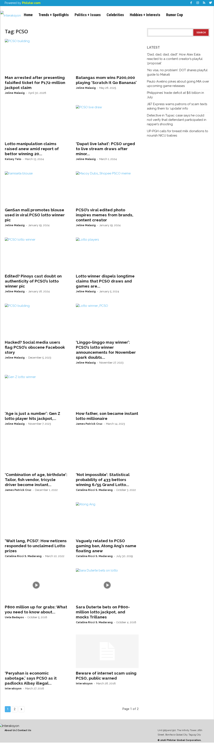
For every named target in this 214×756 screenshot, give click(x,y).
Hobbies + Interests (145, 15)
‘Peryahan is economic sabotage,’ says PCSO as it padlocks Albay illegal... (31, 678)
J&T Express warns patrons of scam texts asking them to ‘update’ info (177, 106)
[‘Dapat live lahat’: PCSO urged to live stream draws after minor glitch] (107, 122)
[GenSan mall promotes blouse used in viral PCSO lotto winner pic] (36, 188)
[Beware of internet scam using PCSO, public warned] (107, 651)
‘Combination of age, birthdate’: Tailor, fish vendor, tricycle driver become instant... (36, 479)
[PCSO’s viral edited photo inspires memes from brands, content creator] (107, 188)
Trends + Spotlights (53, 15)
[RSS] (204, 3)
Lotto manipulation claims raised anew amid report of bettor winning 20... (32, 148)
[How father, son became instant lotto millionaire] (107, 391)
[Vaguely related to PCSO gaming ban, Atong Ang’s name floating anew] (107, 519)
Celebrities (115, 15)
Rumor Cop (174, 15)
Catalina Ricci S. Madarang (94, 490)
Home (28, 15)
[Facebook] (191, 3)
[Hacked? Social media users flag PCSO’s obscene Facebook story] (36, 320)
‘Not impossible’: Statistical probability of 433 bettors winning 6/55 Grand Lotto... (102, 479)
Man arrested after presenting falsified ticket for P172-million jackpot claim (35, 82)
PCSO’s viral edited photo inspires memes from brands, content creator (104, 215)
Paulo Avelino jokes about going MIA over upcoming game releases (178, 84)
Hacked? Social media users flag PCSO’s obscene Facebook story (35, 347)
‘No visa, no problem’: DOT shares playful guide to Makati (177, 72)
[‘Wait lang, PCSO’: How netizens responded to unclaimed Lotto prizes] (36, 519)
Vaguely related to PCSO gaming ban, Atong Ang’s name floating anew (106, 545)
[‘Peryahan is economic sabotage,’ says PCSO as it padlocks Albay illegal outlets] (36, 651)
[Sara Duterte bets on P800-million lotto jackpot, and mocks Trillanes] (107, 585)
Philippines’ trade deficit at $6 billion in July (175, 95)
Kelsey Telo (13, 159)
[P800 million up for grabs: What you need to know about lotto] (36, 585)
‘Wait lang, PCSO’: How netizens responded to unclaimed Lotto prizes (36, 545)
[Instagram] (197, 3)
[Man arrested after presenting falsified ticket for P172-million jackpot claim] (36, 55)
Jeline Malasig (15, 92)
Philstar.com (31, 3)
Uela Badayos (14, 617)
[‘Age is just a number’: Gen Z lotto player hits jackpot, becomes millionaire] (36, 391)
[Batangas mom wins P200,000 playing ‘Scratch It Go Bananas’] (107, 55)
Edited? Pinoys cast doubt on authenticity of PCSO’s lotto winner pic (33, 281)
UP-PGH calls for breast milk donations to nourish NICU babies (177, 133)
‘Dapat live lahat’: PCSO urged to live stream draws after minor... (105, 148)
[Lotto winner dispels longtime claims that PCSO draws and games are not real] (107, 254)
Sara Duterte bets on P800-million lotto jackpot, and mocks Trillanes (103, 612)
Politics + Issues (88, 15)
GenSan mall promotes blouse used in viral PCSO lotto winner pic (35, 215)
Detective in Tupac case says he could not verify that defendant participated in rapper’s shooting (176, 120)
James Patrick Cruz (89, 423)
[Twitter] (210, 3)
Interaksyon (13, 688)
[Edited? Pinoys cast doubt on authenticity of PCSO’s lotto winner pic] (36, 254)
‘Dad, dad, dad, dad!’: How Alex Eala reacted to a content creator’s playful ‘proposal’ (175, 59)
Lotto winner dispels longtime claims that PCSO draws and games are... (105, 281)
